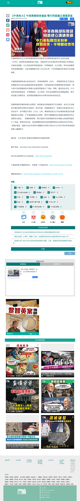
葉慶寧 (67, 479)
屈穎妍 (6, 477)
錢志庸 (43, 481)
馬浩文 (60, 477)
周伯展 (58, 479)
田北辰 (39, 479)
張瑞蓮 (11, 477)
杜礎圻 (16, 484)
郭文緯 (16, 479)
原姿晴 (70, 477)
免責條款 (72, 463)
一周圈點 (39, 477)
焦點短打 (33, 477)
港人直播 (29, 462)
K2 (41, 484)
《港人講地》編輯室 (24, 477)
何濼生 (65, 477)
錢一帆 (21, 479)
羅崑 (49, 484)
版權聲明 (72, 465)
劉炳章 (50, 477)
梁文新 (45, 484)
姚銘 (53, 484)
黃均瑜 (39, 481)
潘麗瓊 (63, 479)
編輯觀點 (40, 462)
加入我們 (72, 467)
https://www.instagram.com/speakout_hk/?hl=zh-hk (43, 174)
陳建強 (6, 481)
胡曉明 (29, 479)
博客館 (61, 462)
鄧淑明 (29, 481)
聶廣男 (24, 484)
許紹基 (6, 479)
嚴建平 (6, 484)
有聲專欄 (29, 460)
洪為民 (24, 481)
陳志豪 (57, 484)
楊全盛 (34, 481)
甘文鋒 (11, 484)
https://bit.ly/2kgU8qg (43, 156)
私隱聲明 (72, 462)
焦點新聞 (7, 460)
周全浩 (16, 481)
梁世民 (55, 477)
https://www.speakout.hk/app (61, 165)
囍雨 (72, 484)
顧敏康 (16, 477)
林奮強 (68, 484)
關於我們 (72, 460)
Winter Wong (36, 484)
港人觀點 (40, 460)
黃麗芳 (67, 481)
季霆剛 (48, 479)
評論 (69, 253)
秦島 (25, 479)
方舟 (20, 481)
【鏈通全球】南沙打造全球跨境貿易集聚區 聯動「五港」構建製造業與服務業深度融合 (42, 242)
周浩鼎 (34, 479)
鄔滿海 (43, 479)
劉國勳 (48, 481)
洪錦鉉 (58, 481)
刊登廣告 (72, 470)
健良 (20, 484)
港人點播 (18, 460)
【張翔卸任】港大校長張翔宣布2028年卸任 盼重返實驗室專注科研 (37, 232)
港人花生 (51, 460)
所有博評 (62, 463)
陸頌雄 (63, 481)
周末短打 (45, 477)
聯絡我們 (72, 468)
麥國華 (11, 479)
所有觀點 (40, 463)
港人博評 (62, 460)
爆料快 (72, 472)
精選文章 (62, 484)
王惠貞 (53, 479)
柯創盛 (53, 481)
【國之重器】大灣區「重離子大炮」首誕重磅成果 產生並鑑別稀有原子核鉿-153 (41, 236)
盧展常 (29, 484)
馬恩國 (11, 481)
